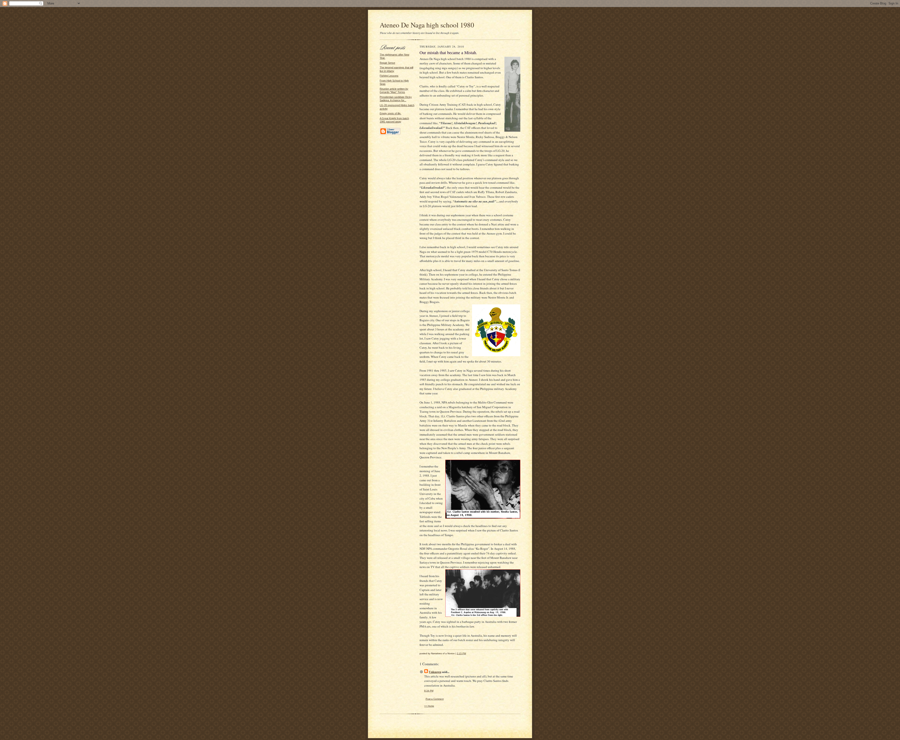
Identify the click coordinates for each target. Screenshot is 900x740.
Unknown (435, 671)
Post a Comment (435, 699)
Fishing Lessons (389, 75)
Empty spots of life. (390, 113)
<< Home (429, 706)
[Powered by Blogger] (390, 134)
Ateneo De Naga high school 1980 (427, 24)
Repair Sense (387, 62)
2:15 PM (461, 653)
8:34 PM (428, 690)
